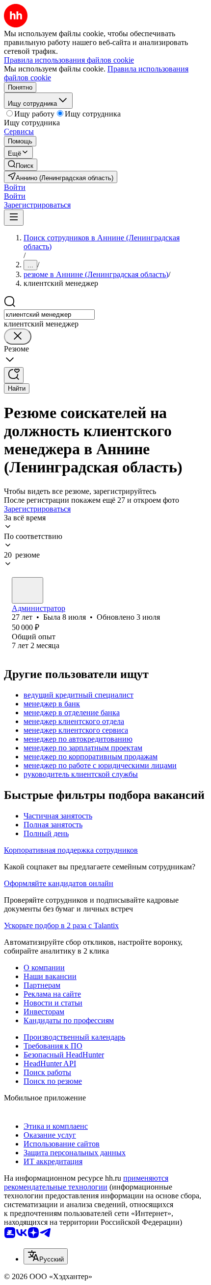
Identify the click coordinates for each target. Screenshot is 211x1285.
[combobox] (49, 314)
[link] (20, 165)
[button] (15, 187)
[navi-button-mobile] (14, 218)
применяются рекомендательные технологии (86, 1182)
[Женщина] (27, 590)
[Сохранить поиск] (14, 375)
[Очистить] (17, 336)
